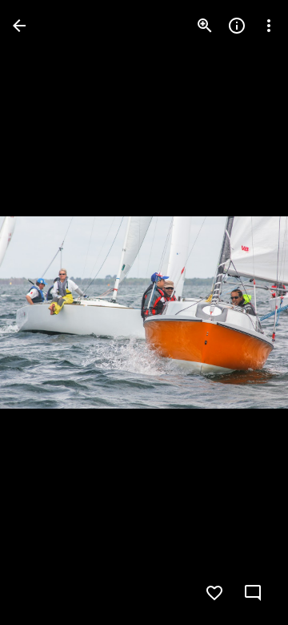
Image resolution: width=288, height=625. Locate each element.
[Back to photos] (19, 25)
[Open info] (237, 26)
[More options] (269, 26)
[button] (44, 312)
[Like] (214, 593)
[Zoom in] (205, 26)
